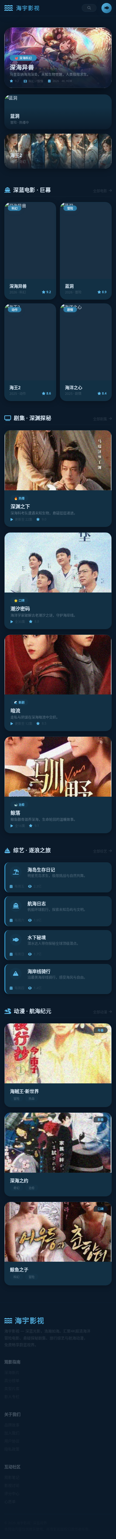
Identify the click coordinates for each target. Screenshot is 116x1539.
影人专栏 (11, 1396)
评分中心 (11, 1493)
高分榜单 (11, 1380)
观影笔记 (11, 1477)
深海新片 (11, 1372)
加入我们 (11, 1432)
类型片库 (11, 1388)
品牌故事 (11, 1424)
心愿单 (10, 1501)
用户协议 (11, 1441)
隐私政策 (11, 1449)
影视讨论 (11, 1485)
